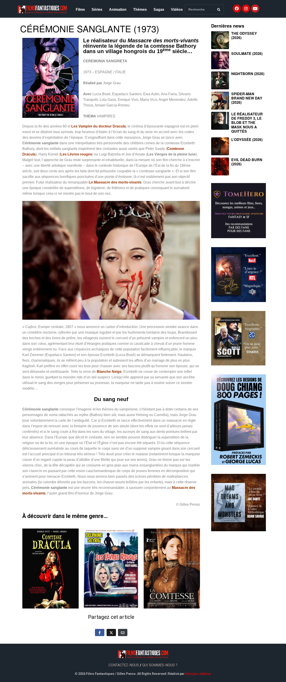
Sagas (159, 9)
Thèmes (140, 9)
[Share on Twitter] (111, 632)
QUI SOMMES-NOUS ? (159, 665)
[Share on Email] (122, 632)
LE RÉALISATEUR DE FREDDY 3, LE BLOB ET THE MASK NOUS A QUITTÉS (247, 122)
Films (80, 9)
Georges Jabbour (198, 674)
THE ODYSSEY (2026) (244, 35)
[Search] (219, 9)
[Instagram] (246, 8)
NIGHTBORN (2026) (247, 73)
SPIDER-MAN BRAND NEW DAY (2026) (246, 98)
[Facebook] (237, 8)
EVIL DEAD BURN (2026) (246, 161)
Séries (97, 9)
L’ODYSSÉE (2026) (247, 139)
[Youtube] (255, 8)
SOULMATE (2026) (247, 53)
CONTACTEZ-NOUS (124, 665)
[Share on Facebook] (99, 632)
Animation (117, 9)
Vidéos (177, 9)
